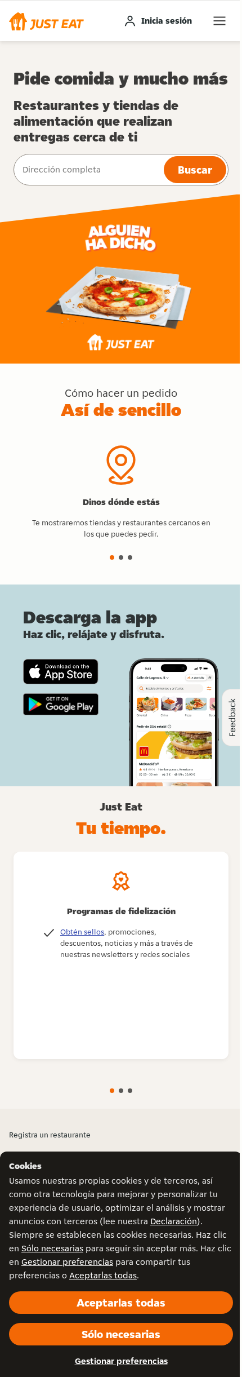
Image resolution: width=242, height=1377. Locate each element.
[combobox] (88, 169)
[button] (46, 21)
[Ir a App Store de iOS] (60, 671)
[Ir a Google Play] (60, 704)
